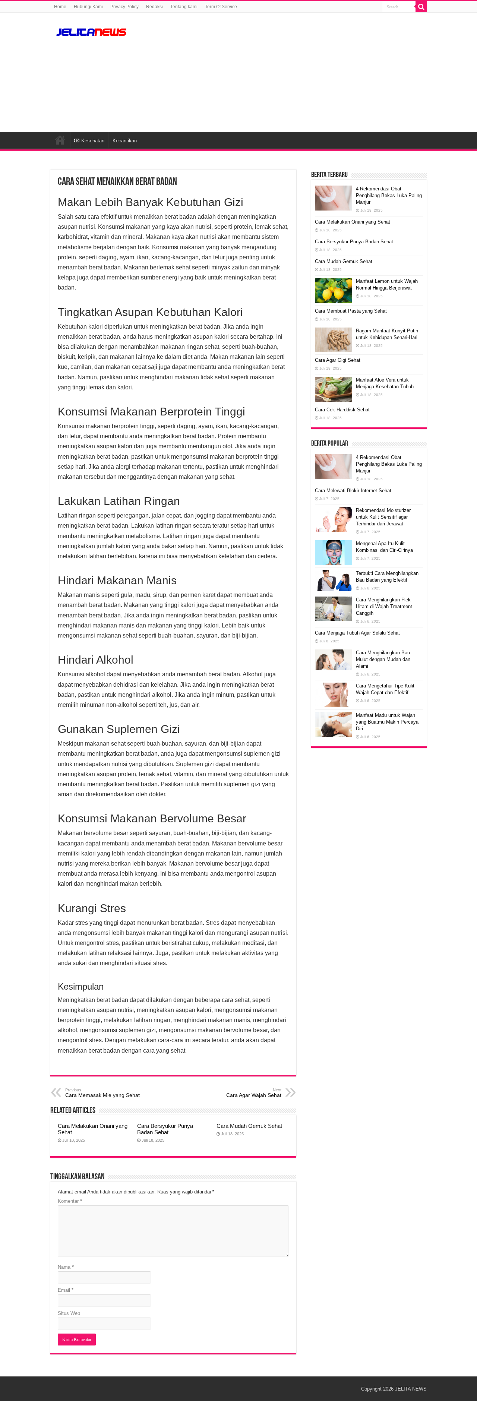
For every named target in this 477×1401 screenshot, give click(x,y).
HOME (60, 140)
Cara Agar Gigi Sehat (337, 360)
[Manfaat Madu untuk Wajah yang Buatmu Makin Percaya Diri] (333, 724)
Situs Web (69, 1313)
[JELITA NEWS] (91, 31)
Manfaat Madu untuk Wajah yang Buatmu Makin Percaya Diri (387, 721)
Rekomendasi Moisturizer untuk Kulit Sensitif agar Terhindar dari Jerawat (383, 516)
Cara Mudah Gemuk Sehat (249, 1126)
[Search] (421, 6)
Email (65, 1290)
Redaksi (154, 6)
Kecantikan (125, 140)
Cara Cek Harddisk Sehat (342, 409)
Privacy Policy (124, 6)
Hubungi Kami (88, 6)
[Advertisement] (285, 72)
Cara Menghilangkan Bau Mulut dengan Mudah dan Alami (383, 659)
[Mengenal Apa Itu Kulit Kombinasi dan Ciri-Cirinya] (333, 552)
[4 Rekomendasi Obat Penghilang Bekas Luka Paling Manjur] (333, 466)
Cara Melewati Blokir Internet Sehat (353, 490)
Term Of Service (221, 6)
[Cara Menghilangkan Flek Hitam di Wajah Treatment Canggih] (333, 609)
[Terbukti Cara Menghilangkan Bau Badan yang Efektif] (333, 580)
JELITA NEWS (411, 1389)
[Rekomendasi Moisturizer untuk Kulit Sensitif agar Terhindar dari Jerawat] (333, 519)
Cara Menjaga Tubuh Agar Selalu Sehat (357, 633)
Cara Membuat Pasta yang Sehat (351, 311)
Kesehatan (92, 140)
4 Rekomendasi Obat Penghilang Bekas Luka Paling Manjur (389, 195)
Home (60, 6)
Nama (66, 1267)
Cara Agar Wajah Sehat (253, 1093)
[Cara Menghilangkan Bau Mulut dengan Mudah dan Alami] (333, 659)
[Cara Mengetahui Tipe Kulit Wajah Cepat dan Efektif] (333, 695)
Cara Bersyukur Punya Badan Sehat (165, 1129)
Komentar (70, 1201)
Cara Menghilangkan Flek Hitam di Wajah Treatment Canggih (384, 606)
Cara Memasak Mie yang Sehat (102, 1093)
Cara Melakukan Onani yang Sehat (352, 222)
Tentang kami (184, 6)
